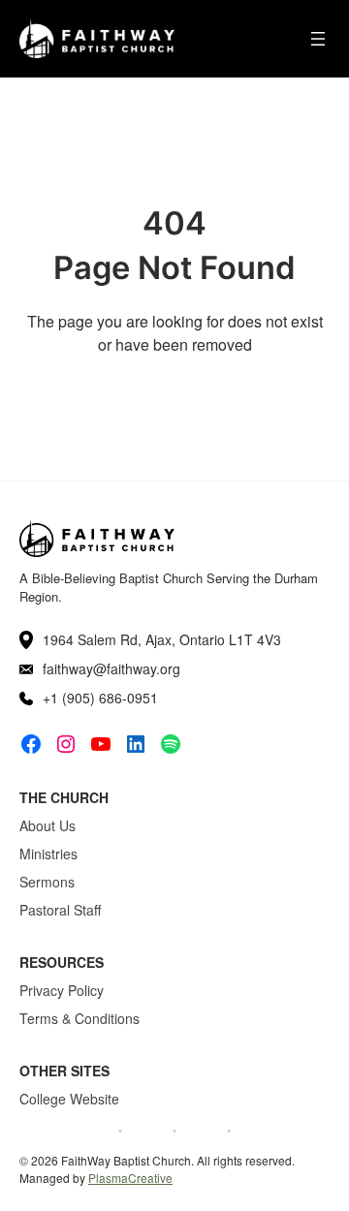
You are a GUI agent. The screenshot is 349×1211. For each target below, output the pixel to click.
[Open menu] (318, 38)
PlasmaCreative (130, 1177)
